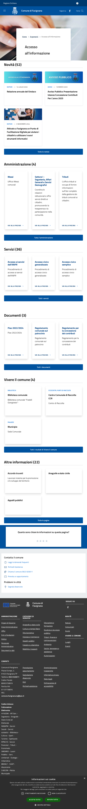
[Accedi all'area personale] (77, 3)
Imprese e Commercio (31, 637)
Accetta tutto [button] (34, 800)
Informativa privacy (51, 675)
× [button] (84, 778)
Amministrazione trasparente (50, 669)
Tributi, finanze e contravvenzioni (50, 639)
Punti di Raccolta (64, 390)
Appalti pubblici (15, 500)
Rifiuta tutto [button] (52, 800)
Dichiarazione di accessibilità (50, 685)
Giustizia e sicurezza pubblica (52, 631)
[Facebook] (69, 10)
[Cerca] (82, 10)
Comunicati (69, 627)
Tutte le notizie (43, 151)
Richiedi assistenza (30, 686)
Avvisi (50, 87)
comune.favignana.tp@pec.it (12, 696)
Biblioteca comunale (17, 395)
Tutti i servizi (44, 298)
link (65, 789)
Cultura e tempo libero (31, 628)
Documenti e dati (7, 650)
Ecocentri (52, 390)
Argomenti (34, 36)
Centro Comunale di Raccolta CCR (62, 396)
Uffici (3, 631)
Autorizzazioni (49, 655)
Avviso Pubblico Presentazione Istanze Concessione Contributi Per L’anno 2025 (62, 95)
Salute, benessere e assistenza (51, 650)
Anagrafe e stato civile (59, 473)
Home (24, 36)
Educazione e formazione (49, 624)
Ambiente (47, 644)
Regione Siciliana (10, 3)
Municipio (12, 427)
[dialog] (43, 792)
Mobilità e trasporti (30, 649)
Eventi (67, 646)
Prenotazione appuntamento (28, 669)
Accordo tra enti (15, 473)
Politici (4, 639)
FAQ (24, 682)
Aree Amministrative (9, 627)
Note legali (48, 679)
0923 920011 (14, 677)
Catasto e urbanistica (31, 645)
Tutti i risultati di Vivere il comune (43, 449)
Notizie (9, 87)
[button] (43, 805)
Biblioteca (12, 390)
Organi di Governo (8, 623)
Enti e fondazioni (7, 635)
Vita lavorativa (28, 632)
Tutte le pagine (43, 520)
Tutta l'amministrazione (43, 237)
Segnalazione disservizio (28, 676)
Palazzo (11, 422)
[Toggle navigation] (4, 10)
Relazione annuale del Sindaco (21, 91)
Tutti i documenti (43, 367)
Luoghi (67, 642)
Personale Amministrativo (7, 645)
